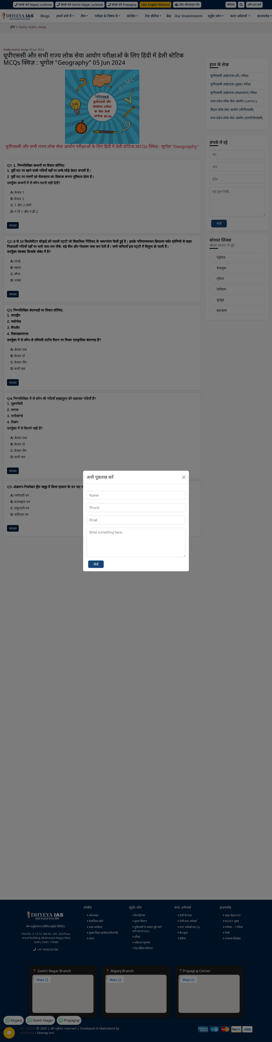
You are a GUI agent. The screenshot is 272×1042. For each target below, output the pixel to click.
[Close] (183, 477)
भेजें (96, 564)
